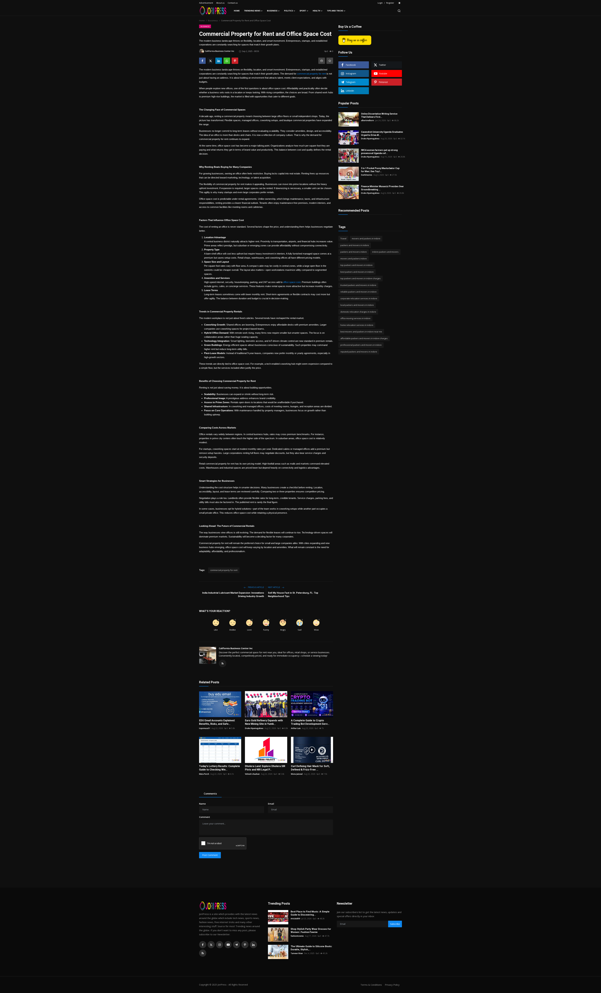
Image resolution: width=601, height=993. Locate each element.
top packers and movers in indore (356, 265)
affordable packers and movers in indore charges (364, 338)
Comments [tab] (210, 793)
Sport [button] (303, 10)
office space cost (291, 282)
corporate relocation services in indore (358, 298)
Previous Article (255, 587)
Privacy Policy (392, 984)
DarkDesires (366, 175)
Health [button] (316, 10)
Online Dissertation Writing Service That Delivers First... (379, 115)
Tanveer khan (297, 953)
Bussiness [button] (272, 10)
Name (202, 803)
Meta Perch (204, 774)
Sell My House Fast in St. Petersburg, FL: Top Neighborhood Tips (293, 594)
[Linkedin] (253, 944)
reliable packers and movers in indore (358, 291)
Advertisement (206, 2)
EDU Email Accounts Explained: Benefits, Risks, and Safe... (217, 722)
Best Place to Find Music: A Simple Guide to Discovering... (310, 913)
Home (237, 10)
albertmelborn (367, 120)
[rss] (202, 953)
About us (220, 2)
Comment (204, 817)
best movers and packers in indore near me (361, 331)
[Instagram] (219, 944)
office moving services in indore (355, 318)
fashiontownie (297, 936)
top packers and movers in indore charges (360, 278)
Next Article (274, 587)
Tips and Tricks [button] (335, 10)
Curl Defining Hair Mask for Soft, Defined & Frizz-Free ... (310, 768)
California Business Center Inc (236, 648)
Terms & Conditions (371, 984)
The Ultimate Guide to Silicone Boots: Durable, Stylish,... (311, 948)
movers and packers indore (353, 258)
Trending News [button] (252, 10)
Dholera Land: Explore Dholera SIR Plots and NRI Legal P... (265, 768)
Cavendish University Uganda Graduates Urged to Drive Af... (382, 133)
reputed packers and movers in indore (358, 351)
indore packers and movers (385, 251)
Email (271, 803)
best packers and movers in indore (357, 271)
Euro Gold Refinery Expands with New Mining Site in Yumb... (264, 722)
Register (390, 2)
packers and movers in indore (354, 245)
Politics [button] (288, 10)
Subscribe (395, 923)
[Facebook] (202, 944)
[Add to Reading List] (329, 61)
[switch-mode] (399, 3)
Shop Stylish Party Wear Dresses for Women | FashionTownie (311, 931)
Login (380, 2)
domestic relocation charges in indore (358, 311)
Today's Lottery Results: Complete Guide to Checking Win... (219, 768)
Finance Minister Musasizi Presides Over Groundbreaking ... (382, 188)
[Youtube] (228, 944)
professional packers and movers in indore (361, 345)
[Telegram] (236, 944)
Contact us (233, 2)
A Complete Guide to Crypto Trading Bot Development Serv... (310, 722)
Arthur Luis (296, 728)
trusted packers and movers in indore (358, 285)
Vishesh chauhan (252, 774)
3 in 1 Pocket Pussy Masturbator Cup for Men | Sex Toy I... (380, 170)
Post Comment (210, 855)
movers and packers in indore (366, 238)
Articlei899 (295, 918)
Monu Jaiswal (297, 774)
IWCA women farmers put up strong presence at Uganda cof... (379, 151)
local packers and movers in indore (357, 305)
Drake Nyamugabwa (254, 728)
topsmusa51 (204, 728)
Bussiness (213, 20)
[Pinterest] (245, 944)
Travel (343, 238)
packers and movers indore (353, 251)
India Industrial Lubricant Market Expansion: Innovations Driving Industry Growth (233, 594)
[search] (399, 11)
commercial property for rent (311, 73)
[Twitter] (211, 944)
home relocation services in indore (356, 325)
